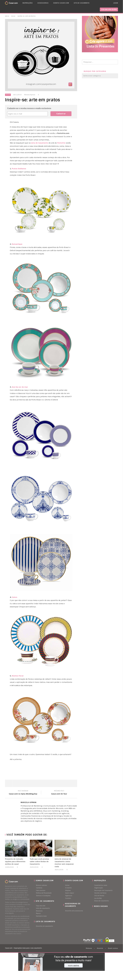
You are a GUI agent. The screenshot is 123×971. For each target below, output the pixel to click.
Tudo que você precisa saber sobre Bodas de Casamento (39, 861)
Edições (68, 890)
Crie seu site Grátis (109, 9)
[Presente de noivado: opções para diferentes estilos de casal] (16, 848)
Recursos (39, 911)
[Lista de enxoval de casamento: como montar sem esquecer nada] (66, 848)
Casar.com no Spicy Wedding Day (23, 793)
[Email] (26, 825)
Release (89, 948)
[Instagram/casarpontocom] (93, 911)
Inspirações (27, 3)
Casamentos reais (100, 885)
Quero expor (69, 893)
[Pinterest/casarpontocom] (94, 911)
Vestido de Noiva (100, 893)
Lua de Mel (98, 898)
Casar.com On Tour (59, 793)
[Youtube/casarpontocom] (95, 911)
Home (67, 885)
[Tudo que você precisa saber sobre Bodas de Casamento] (41, 848)
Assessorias (43, 3)
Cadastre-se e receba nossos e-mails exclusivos (29, 108)
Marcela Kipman (29, 95)
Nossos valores (41, 885)
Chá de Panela (99, 896)
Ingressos (68, 896)
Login (115, 3)
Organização (98, 888)
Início (7, 16)
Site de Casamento (81, 3)
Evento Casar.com (61, 3)
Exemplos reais (41, 916)
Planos (38, 913)
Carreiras (39, 888)
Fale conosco (40, 890)
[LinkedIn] (21, 825)
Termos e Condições (43, 896)
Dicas (13, 16)
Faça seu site (40, 906)
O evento (68, 888)
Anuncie (100, 948)
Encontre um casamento (44, 926)
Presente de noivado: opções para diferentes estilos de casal (15, 861)
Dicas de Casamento (101, 901)
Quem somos (113, 948)
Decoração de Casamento (103, 890)
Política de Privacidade (44, 893)
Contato (68, 898)
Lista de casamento (43, 908)
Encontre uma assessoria (74, 911)
